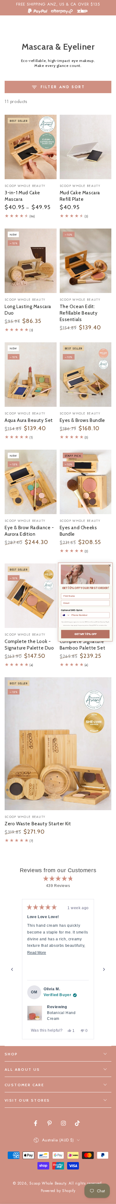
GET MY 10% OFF (85, 634)
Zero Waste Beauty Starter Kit (38, 824)
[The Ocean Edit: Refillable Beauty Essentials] (86, 261)
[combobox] (65, 615)
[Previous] (12, 969)
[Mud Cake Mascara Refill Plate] (86, 147)
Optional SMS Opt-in (71, 610)
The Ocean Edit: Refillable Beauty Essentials (79, 313)
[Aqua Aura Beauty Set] (31, 374)
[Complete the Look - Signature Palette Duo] (31, 595)
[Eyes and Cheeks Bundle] (86, 482)
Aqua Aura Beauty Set (29, 420)
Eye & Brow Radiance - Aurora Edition (29, 531)
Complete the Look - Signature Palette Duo (29, 645)
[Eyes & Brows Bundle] (86, 374)
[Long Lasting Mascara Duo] (31, 261)
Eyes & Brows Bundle (82, 420)
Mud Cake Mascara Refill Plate (80, 196)
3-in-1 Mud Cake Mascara (22, 196)
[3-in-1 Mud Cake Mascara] (31, 147)
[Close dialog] (110, 565)
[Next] (104, 969)
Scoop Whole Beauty (47, 1183)
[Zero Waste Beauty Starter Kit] (58, 743)
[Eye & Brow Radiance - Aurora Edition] (31, 482)
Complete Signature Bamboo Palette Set (82, 645)
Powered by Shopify (58, 1191)
